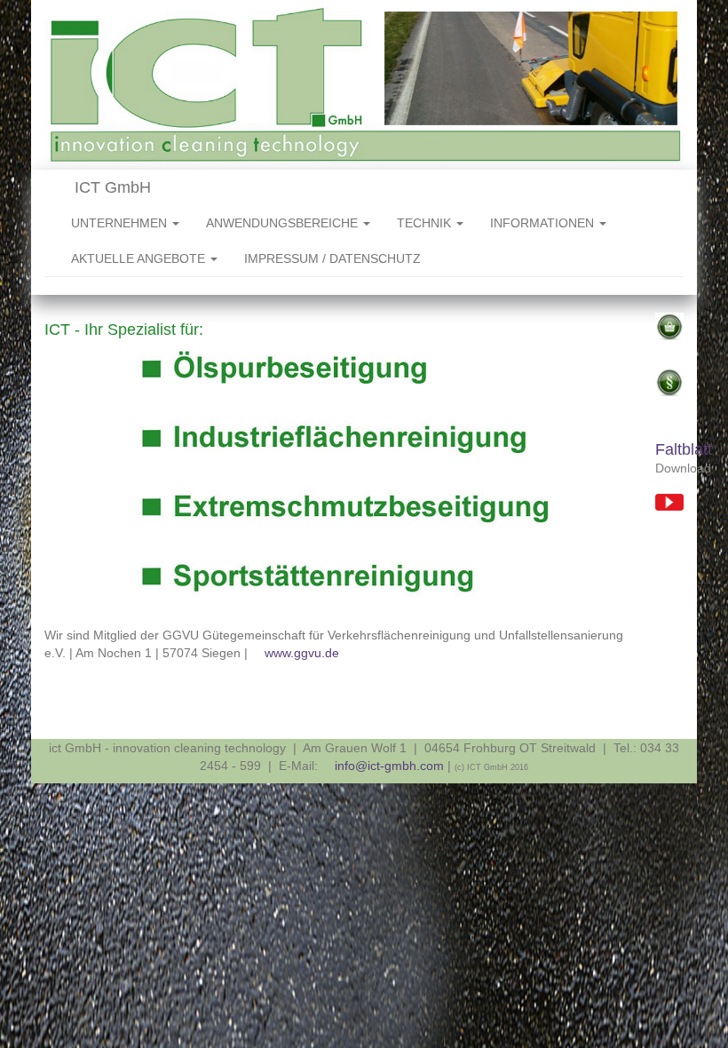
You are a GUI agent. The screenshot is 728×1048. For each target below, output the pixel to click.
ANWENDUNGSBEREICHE (283, 223)
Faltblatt (683, 449)
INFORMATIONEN (543, 223)
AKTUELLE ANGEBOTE (140, 258)
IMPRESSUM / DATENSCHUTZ (332, 258)
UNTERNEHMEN (120, 223)
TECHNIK (426, 223)
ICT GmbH (110, 187)
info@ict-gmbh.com (389, 765)
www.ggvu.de (302, 653)
